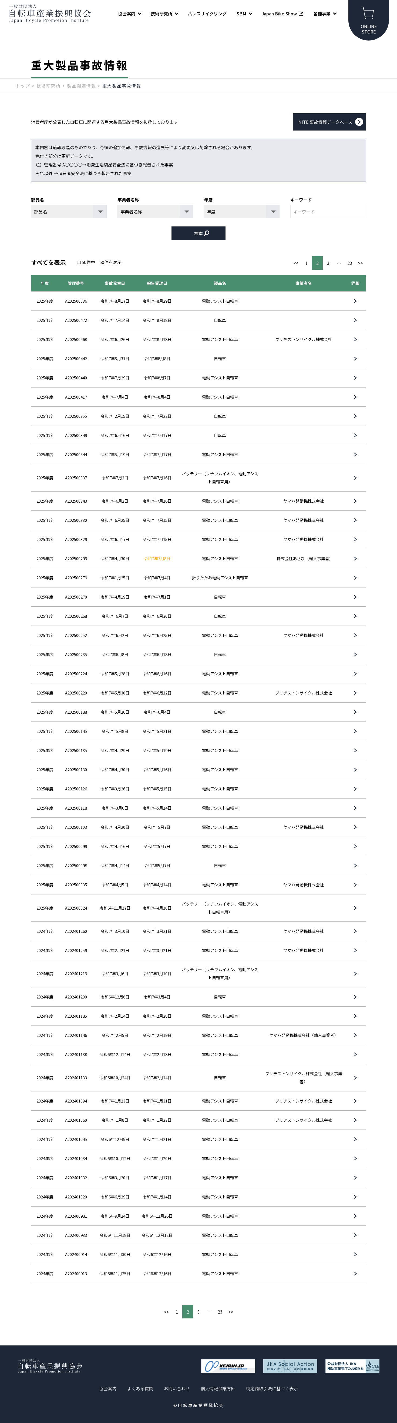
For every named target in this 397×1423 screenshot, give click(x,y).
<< (295, 263)
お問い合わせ (177, 1388)
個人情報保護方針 (218, 1388)
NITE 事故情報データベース (325, 122)
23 (349, 263)
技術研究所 (48, 85)
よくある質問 (140, 1388)
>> (360, 263)
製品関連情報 (81, 85)
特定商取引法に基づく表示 (272, 1388)
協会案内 (107, 1388)
